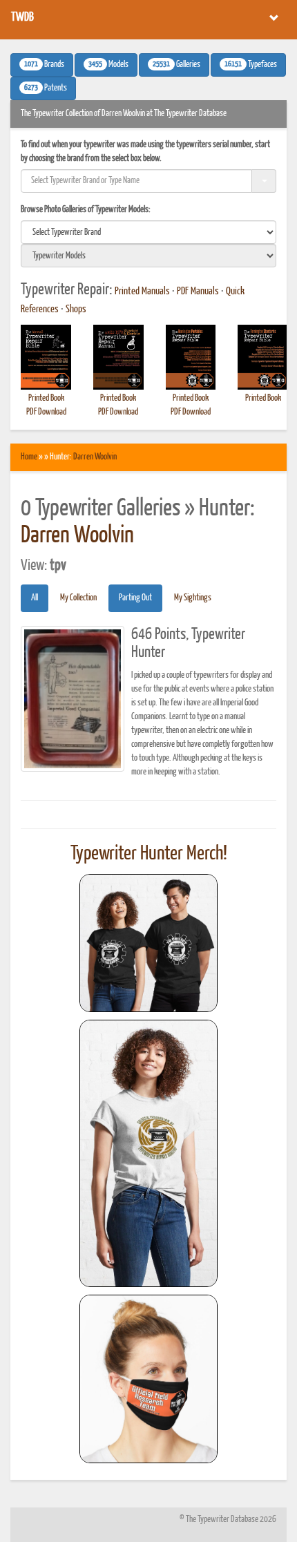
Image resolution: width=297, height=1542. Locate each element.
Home (29, 457)
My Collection (78, 597)
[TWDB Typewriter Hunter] (148, 942)
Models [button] (108, 65)
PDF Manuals (198, 291)
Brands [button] (44, 65)
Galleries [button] (176, 65)
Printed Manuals (142, 291)
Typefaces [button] (250, 65)
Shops (76, 309)
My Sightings (192, 597)
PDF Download (46, 412)
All (34, 597)
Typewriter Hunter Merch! (148, 854)
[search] (148, 232)
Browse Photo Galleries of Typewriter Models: (86, 209)
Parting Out (135, 597)
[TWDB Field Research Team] (148, 1379)
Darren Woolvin (95, 457)
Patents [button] (45, 88)
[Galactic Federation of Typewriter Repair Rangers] (148, 1154)
